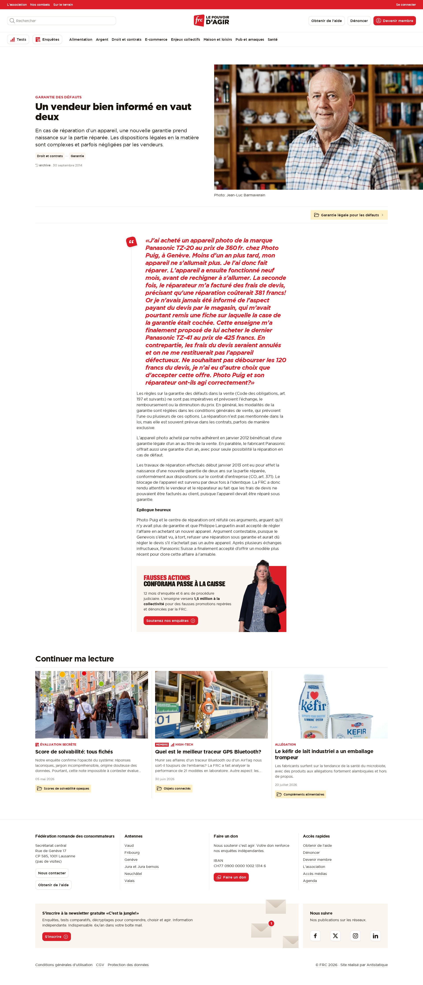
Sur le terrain (63, 4)
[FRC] (211, 21)
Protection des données (128, 965)
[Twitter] (335, 935)
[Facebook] (315, 935)
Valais (129, 881)
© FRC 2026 (326, 965)
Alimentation (80, 39)
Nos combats (40, 4)
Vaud (129, 845)
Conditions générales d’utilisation (64, 965)
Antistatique (377, 965)
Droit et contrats (126, 39)
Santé (273, 39)
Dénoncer (311, 853)
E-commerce (156, 39)
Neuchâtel (133, 874)
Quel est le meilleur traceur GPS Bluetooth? (208, 751)
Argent (102, 39)
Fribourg (132, 853)
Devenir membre (317, 860)
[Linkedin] (375, 935)
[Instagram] (355, 935)
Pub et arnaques (250, 39)
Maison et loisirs (218, 39)
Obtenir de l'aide (317, 845)
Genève (130, 860)
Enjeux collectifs (185, 39)
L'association (17, 4)
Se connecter (406, 4)
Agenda (310, 881)
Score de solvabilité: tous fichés (74, 751)
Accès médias (315, 874)
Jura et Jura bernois (141, 867)
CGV (100, 965)
